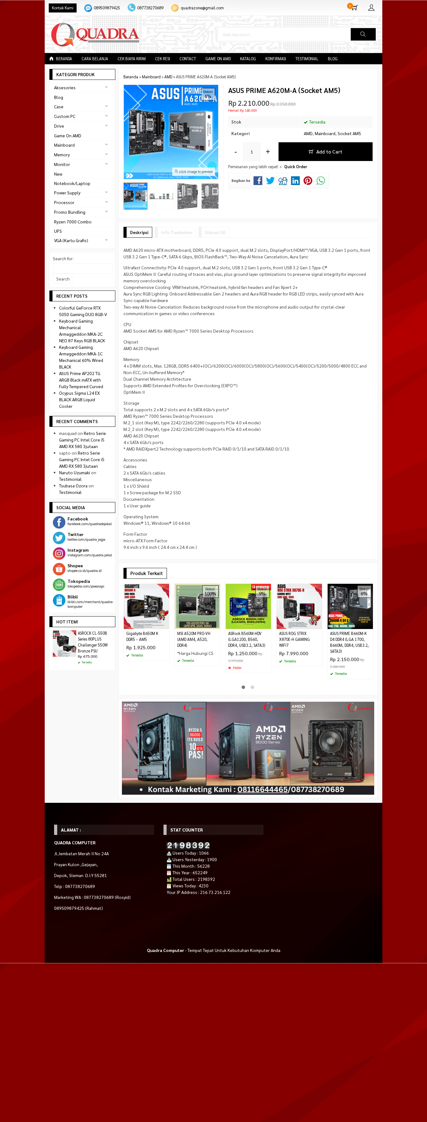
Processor (64, 202)
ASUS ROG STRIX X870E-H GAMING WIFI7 (294, 639)
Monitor (62, 164)
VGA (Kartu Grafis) (71, 240)
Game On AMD (218, 58)
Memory (62, 154)
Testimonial (307, 58)
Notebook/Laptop (72, 183)
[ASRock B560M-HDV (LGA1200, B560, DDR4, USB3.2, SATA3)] (248, 605)
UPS (58, 231)
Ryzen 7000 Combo (73, 221)
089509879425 (107, 7)
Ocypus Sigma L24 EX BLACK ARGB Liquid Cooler (79, 399)
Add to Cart (328, 152)
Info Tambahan (176, 232)
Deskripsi (139, 232)
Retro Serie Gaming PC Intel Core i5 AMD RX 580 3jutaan (82, 439)
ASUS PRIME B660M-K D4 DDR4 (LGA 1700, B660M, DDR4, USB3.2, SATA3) (349, 642)
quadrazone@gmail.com (202, 7)
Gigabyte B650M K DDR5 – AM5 (142, 636)
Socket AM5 (349, 133)
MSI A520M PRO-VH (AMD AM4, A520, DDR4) (193, 639)
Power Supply (67, 192)
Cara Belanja (95, 58)
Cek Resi (162, 58)
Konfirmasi (275, 58)
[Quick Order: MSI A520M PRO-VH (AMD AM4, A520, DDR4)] (216, 624)
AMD (308, 133)
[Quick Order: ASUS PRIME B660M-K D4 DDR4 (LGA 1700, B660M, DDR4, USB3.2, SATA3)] (369, 624)
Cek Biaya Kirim (132, 58)
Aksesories (65, 87)
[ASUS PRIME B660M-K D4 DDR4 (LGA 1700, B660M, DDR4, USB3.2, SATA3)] (350, 605)
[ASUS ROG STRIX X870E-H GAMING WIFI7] (299, 605)
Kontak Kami (62, 7)
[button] (363, 34)
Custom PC (64, 116)
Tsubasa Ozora (73, 485)
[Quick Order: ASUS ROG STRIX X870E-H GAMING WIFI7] (318, 624)
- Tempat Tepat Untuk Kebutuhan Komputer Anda (213, 950)
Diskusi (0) (215, 232)
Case (58, 106)
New (58, 174)
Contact (187, 58)
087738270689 (150, 7)
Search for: (63, 258)
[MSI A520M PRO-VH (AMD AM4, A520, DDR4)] (197, 605)
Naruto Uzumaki (74, 472)
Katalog (248, 58)
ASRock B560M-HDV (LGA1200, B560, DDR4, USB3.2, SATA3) (246, 639)
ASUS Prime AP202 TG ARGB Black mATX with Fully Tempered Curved (81, 379)
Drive (59, 126)
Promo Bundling (69, 212)
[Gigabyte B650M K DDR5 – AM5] (146, 605)
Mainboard (325, 133)
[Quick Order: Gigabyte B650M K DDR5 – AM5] (165, 624)
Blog (333, 58)
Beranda (63, 58)
